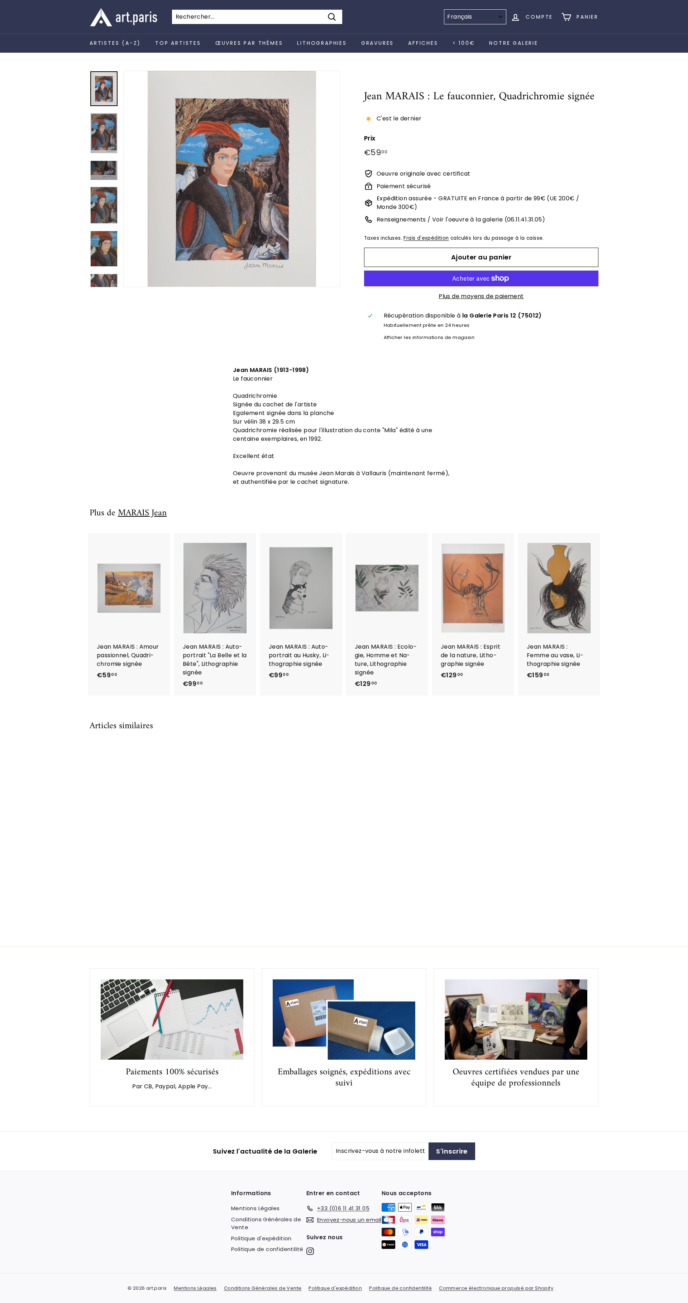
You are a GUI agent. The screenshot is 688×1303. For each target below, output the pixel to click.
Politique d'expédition (261, 1238)
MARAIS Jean (142, 513)
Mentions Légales (255, 1208)
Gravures (377, 43)
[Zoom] (232, 179)
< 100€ (464, 43)
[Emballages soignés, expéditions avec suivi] (344, 1019)
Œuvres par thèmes (249, 43)
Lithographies (322, 43)
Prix (370, 138)
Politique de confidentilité (267, 1249)
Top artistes (178, 43)
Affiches (423, 43)
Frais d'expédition (426, 238)
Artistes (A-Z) (115, 43)
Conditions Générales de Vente (266, 1223)
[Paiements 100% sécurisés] (172, 1019)
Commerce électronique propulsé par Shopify (496, 1288)
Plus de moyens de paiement (481, 296)
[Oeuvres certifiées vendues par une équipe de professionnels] (516, 1019)
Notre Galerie (513, 43)
